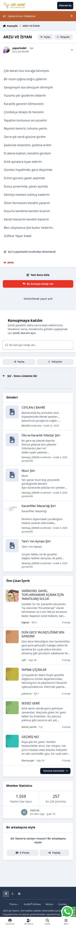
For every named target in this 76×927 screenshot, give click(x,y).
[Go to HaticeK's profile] (24, 812)
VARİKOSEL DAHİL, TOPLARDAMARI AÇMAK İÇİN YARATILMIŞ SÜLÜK (43, 595)
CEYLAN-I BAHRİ (33, 407)
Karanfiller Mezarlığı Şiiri (39, 506)
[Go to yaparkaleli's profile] (6, 49)
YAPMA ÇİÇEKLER (34, 670)
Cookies (62, 904)
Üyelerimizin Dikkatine (21, 16)
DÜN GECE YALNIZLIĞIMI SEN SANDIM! (43, 634)
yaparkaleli (19, 48)
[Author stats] (72, 49)
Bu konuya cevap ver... (23, 345)
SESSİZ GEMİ (31, 703)
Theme (13, 904)
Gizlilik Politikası (32, 904)
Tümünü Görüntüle (53, 770)
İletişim (49, 904)
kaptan (25, 622)
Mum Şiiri (28, 470)
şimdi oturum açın (24, 333)
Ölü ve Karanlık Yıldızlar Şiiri (41, 435)
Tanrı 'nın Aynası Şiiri (36, 541)
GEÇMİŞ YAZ (30, 737)
